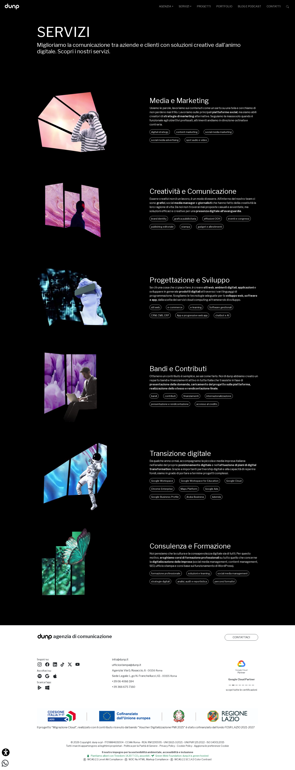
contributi (170, 396)
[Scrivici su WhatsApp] (5, 763)
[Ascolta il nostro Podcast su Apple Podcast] (55, 676)
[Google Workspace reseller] (236, 686)
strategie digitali (160, 582)
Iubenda (216, 497)
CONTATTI (274, 6)
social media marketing (218, 132)
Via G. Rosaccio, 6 (143, 671)
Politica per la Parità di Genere (141, 746)
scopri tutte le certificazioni (241, 690)
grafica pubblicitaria (185, 219)
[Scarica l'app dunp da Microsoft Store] (47, 687)
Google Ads (211, 489)
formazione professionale (165, 574)
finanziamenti (191, 396)
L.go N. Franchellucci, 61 (153, 676)
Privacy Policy (167, 746)
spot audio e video (196, 140)
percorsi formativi (225, 582)
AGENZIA (165, 6)
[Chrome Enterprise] (243, 686)
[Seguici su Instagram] (40, 664)
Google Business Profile (165, 497)
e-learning (196, 308)
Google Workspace (162, 481)
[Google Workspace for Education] (240, 686)
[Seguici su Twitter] (70, 664)
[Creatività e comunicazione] (72, 244)
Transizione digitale (180, 454)
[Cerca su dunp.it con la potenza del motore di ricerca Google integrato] (287, 6)
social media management (232, 574)
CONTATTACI (241, 637)
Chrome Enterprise (162, 489)
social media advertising (165, 140)
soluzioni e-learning (199, 574)
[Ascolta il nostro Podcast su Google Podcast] (47, 676)
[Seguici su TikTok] (62, 664)
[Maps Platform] (246, 686)
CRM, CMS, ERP (160, 316)
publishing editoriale (162, 227)
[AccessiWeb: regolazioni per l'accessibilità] (6, 752)
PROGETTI (204, 6)
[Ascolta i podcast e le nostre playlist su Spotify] (40, 676)
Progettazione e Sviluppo (190, 280)
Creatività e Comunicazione (193, 192)
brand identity (158, 219)
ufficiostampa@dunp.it (126, 665)
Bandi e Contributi (178, 369)
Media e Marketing (179, 101)
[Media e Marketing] (72, 155)
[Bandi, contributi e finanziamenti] (72, 421)
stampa (185, 227)
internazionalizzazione (218, 396)
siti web (155, 308)
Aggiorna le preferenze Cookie (211, 746)
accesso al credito (206, 404)
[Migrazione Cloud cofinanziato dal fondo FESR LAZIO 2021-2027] (147, 717)
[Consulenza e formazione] (72, 599)
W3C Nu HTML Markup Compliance (148, 759)
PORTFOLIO (224, 6)
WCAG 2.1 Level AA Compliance (105, 759)
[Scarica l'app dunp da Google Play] (40, 687)
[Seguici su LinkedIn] (55, 664)
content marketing (187, 132)
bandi (154, 396)
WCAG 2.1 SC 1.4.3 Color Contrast (193, 759)
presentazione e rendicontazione (170, 404)
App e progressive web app (192, 316)
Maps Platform (188, 489)
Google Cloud (234, 481)
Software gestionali (220, 308)
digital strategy (159, 132)
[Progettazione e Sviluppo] (72, 333)
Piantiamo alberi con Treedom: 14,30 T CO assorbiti (120, 756)
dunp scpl (97, 742)
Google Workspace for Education (200, 481)
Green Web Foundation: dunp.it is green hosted (181, 756)
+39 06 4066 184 (123, 682)
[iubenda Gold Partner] (250, 686)
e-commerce (174, 308)
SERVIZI (184, 6)
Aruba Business (195, 497)
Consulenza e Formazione (190, 547)
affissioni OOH (212, 219)
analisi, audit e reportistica (192, 582)
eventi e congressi (238, 219)
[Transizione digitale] (72, 510)
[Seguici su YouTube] (77, 664)
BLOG (249, 6)
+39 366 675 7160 (123, 687)
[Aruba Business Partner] (253, 686)
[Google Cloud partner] (233, 686)
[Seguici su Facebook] (47, 664)
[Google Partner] (230, 686)
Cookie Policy (184, 746)
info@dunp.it (120, 660)
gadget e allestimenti (210, 227)
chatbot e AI (222, 316)
